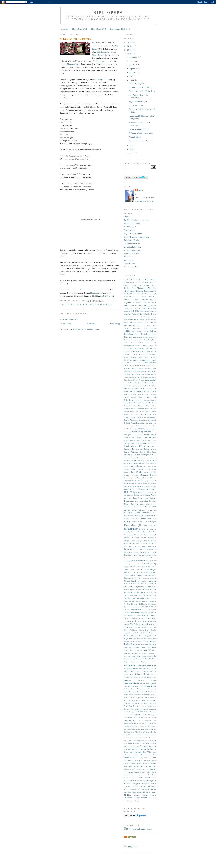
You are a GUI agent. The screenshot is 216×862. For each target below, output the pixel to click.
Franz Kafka (136, 438)
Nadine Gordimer (130, 609)
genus (148, 443)
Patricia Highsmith (149, 633)
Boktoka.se (128, 256)
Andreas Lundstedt (131, 299)
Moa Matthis (143, 595)
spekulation (144, 703)
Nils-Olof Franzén (138, 618)
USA (147, 769)
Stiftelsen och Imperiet (149, 709)
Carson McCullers (138, 351)
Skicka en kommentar (68, 319)
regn (130, 668)
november (134, 61)
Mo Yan (133, 595)
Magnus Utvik (134, 569)
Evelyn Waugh (129, 420)
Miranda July (151, 592)
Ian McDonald (151, 481)
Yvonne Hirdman (141, 795)
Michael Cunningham (133, 586)
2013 (129, 42)
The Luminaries (129, 732)
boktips (142, 333)
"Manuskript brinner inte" (139, 129)
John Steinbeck (142, 512)
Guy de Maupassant (144, 455)
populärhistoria (150, 650)
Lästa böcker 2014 (79, 28)
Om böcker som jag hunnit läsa (136, 236)
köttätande (150, 549)
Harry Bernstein (146, 460)
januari (147, 498)
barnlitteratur (129, 319)
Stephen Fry (145, 706)
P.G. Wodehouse (130, 630)
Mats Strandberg (151, 578)
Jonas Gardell (132, 515)
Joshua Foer (146, 521)
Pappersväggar (143, 630)
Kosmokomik (152, 546)
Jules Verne (148, 525)
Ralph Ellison (152, 659)
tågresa (126, 763)
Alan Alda (152, 288)
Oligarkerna (136, 627)
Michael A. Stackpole (148, 584)
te (146, 717)
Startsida (64, 28)
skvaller (126, 698)
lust (155, 561)
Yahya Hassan (137, 792)
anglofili (127, 302)
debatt (147, 380)
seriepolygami (137, 692)
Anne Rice (128, 305)
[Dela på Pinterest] (102, 301)
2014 (129, 38)
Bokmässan (128, 334)
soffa (125, 700)
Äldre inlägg (115, 323)
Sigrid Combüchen (149, 692)
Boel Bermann (150, 328)
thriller (133, 746)
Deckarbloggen (130, 226)
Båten (132, 346)
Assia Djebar (135, 311)
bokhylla (153, 331)
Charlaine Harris (136, 357)
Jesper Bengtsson (131, 504)
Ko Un (154, 543)
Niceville (127, 618)
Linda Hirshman (129, 558)
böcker (137, 345)
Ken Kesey (135, 543)
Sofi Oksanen (133, 700)
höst (148, 478)
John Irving (147, 510)
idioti (144, 484)
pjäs (142, 647)
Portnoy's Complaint (130, 653)
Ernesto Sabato (135, 417)
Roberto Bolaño (142, 674)
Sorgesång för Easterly (131, 703)
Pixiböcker (136, 647)
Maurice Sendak (130, 581)
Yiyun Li (147, 792)
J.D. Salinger (140, 489)
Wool (129, 792)
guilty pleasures (136, 449)
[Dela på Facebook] (99, 301)
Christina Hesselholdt (149, 363)
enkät (146, 414)
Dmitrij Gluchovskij (141, 388)
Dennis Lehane (150, 385)
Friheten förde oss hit (131, 440)
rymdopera (137, 677)
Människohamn (142, 604)
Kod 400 (127, 546)
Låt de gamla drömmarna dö (133, 564)
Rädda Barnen (151, 677)
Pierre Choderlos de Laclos (146, 644)
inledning (149, 484)
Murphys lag (152, 601)
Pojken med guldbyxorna (133, 650)
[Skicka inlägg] (87, 301)
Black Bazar (151, 325)
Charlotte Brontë (131, 359)
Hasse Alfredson (145, 463)
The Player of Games (136, 735)
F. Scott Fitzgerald (131, 423)
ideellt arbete (137, 484)
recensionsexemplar (145, 665)
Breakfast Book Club (132, 250)
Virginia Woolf (143, 777)
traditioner (147, 758)
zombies (153, 795)
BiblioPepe (108, 12)
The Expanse (139, 726)
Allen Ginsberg (145, 294)
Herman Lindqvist (130, 469)
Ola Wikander (147, 624)
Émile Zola (134, 411)
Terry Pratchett (145, 720)
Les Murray (133, 555)
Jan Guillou (135, 495)
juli (131, 76)
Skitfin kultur (129, 230)
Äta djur (152, 798)
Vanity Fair (146, 772)
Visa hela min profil (145, 201)
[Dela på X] (97, 301)
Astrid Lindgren (145, 311)
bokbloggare (129, 331)
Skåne (132, 698)
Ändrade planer (135, 137)
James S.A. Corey (145, 492)
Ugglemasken (145, 763)
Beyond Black (143, 322)
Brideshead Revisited (130, 340)
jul (140, 525)
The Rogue (133, 738)
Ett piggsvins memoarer (148, 417)
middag (138, 589)
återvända (144, 798)
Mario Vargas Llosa (138, 575)
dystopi (138, 400)
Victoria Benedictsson (147, 775)
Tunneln (145, 761)
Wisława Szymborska (145, 789)
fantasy (141, 428)
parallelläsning (129, 633)
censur (126, 357)
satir (141, 686)
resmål (135, 668)
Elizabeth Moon (148, 409)
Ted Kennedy (152, 717)
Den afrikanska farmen (137, 383)
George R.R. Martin (140, 446)
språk (150, 703)
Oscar (81, 296)
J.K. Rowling (151, 489)
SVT (149, 715)
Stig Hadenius (140, 712)
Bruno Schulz (148, 343)
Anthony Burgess (150, 305)
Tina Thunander (132, 749)
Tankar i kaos (129, 263)
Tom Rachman (135, 752)
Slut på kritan (139, 698)
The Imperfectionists (130, 729)
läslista (146, 564)
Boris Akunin (129, 337)
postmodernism (142, 653)
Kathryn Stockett (143, 540)
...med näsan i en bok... (133, 243)
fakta (150, 423)
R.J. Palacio (137, 659)
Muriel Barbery (143, 601)
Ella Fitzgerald (98, 61)
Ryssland (143, 677)
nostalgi (127, 621)
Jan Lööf (143, 495)
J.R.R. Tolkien (130, 492)
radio (144, 658)
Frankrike (127, 438)
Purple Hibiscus (147, 656)
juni (131, 80)
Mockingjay (152, 595)
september (134, 68)
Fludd (136, 435)
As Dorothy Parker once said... (76, 38)
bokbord (139, 331)
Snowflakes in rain (131, 253)
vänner (139, 781)
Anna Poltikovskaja (150, 302)
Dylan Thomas (129, 400)
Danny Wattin (151, 371)
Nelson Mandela (150, 610)
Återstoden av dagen (132, 798)
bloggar (126, 328)
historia (146, 472)
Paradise (153, 630)
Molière (134, 598)
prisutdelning (136, 656)
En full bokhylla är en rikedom (136, 220)
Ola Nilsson (135, 624)
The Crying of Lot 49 (146, 723)
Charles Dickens (150, 357)
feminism (127, 432)
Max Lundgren (142, 581)
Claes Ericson (129, 365)
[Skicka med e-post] (91, 301)
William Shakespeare (148, 786)
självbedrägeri (146, 695)
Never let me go (147, 612)
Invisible (126, 486)
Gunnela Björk (145, 452)
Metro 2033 (128, 584)
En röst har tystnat (136, 105)
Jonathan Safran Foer (141, 518)
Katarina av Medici (131, 538)
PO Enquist (147, 647)
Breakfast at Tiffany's (149, 337)
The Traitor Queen (150, 740)
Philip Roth (129, 644)
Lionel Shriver (143, 558)
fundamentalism (129, 443)
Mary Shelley (132, 578)
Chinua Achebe (136, 363)
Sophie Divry (151, 700)
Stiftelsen (138, 709)
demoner (126, 383)
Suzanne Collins (141, 715)
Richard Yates (129, 671)
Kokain (136, 546)
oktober (133, 64)
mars (132, 153)
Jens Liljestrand (150, 501)
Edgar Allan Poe (145, 403)
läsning (101, 304)
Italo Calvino (129, 489)
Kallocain (153, 529)
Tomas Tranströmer (141, 754)
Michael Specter (129, 589)
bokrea (136, 334)
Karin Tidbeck (134, 535)
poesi (109, 304)
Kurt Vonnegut (140, 549)
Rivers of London (141, 671)
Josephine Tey (137, 521)
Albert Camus (129, 291)
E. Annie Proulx (133, 402)
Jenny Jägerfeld (140, 501)
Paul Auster (128, 635)
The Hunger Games (150, 726)
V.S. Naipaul (128, 772)
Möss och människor (148, 607)
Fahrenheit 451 (143, 423)
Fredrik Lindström (150, 437)
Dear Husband (129, 380)
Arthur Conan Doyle (143, 308)
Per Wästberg (138, 639)
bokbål (146, 331)
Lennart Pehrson (145, 552)
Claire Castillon (141, 365)
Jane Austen (151, 495)
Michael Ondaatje (149, 586)
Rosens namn (128, 677)
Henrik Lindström (135, 466)
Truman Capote (137, 760)
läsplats (126, 566)
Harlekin (127, 460)
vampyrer (137, 772)
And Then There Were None (147, 297)
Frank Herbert (150, 434)
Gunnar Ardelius (150, 449)
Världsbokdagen (148, 780)
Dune (154, 397)
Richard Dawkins (142, 668)
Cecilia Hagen (151, 354)
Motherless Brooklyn (144, 598)
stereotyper (153, 706)
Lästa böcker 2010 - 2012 (120, 28)
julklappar (142, 529)
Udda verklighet (134, 763)
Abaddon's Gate (136, 285)
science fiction (149, 685)
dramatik (133, 394)
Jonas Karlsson (144, 516)
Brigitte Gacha (143, 340)
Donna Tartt (152, 389)
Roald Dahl (152, 671)
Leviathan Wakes (143, 555)
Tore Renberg (138, 758)
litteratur (134, 561)
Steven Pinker (129, 709)
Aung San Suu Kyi (147, 314)
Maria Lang (135, 572)
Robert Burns (128, 674)
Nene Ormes (135, 612)
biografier (141, 325)
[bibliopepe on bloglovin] (135, 816)
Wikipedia (145, 783)
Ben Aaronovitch (150, 319)
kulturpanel (129, 548)
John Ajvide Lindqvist (140, 508)
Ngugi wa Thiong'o (149, 615)
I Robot (152, 478)
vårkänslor (132, 780)
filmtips (147, 431)
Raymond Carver (148, 662)
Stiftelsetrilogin (129, 712)
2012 (129, 46)
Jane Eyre (128, 498)
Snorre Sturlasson (150, 698)
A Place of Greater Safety (145, 282)
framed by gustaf (130, 266)
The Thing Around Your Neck (134, 740)
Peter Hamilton (136, 641)
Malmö (147, 569)
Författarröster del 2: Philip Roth (142, 91)
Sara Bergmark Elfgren (131, 686)
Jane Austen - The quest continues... (138, 96)
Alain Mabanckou (139, 288)
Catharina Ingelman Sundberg (134, 354)
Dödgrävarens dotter (148, 400)
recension (130, 665)
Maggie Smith (135, 567)
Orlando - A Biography (148, 627)
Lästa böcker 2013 (98, 28)
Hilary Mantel (135, 471)
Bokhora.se (128, 260)
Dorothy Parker (74, 64)
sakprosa (127, 680)
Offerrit (126, 624)
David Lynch (150, 374)
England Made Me (136, 414)
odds (139, 621)
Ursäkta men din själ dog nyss (134, 769)
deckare (153, 379)
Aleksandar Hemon (142, 291)
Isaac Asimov (135, 486)
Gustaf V (133, 455)
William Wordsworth (130, 789)
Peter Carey (148, 639)
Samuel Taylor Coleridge (148, 683)
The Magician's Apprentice (144, 732)
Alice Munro (135, 293)
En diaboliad (143, 411)
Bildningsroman (129, 325)
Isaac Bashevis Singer (149, 486)
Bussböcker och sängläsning (140, 87)
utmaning (153, 769)
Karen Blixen (136, 531)
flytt (141, 435)
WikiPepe (128, 213)
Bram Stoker (138, 337)
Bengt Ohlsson (130, 322)
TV (149, 760)
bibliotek (153, 322)
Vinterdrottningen (129, 778)
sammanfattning (131, 682)
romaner (153, 674)
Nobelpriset (151, 618)
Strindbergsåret (128, 715)
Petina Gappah (150, 641)
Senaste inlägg (65, 323)
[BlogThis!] (94, 301)
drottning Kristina (144, 394)
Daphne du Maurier (130, 374)
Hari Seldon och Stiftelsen (146, 458)
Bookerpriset (151, 334)
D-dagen (133, 371)
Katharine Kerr (129, 541)
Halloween (132, 458)
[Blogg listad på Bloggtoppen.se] (138, 828)
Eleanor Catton (129, 409)
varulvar (153, 772)
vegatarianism (128, 775)
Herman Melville (144, 469)
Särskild (130, 717)
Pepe (140, 190)
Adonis (146, 285)
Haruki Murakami (134, 463)
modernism (127, 598)
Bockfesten (136, 328)
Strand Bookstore (150, 712)
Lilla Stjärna (152, 555)
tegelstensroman (129, 720)
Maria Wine (145, 572)
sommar (142, 700)
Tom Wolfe (147, 752)
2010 (129, 53)
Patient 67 (138, 633)
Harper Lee (135, 460)
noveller (134, 621)
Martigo (127, 216)
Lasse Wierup (133, 552)
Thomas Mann (145, 743)
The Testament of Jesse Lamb (147, 738)
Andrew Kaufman (149, 299)
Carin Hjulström (143, 348)
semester (143, 689)
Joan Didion (146, 504)
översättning (135, 801)
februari (154, 429)
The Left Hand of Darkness (147, 729)
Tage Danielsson (139, 717)
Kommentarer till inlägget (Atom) (86, 329)
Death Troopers (139, 380)
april (132, 149)
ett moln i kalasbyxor (132, 246)
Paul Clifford (138, 636)
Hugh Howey (137, 478)
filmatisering (137, 431)
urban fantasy (133, 766)
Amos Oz (135, 297)
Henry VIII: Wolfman (149, 466)
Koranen (143, 546)
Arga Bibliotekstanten (133, 233)
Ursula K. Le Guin (148, 766)
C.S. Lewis (143, 346)
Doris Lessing (129, 391)
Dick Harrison (129, 388)
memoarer (152, 581)
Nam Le (141, 609)
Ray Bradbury (130, 662)
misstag (126, 595)
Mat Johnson (142, 578)
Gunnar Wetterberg (131, 452)
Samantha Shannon (147, 680)
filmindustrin (95, 292)
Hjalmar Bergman (140, 475)
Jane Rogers (138, 498)
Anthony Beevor (138, 305)
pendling (145, 636)
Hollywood (76, 289)
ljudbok (150, 561)
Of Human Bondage (149, 621)
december (134, 57)
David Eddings (141, 374)
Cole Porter (101, 52)
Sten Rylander (134, 706)
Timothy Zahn (148, 746)
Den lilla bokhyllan (132, 223)
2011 (129, 50)
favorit (148, 429)
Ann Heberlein (137, 302)
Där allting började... (137, 83)
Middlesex (145, 589)
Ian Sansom (128, 483)
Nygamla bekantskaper (138, 101)
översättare (127, 801)
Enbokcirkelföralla (131, 240)
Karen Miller (147, 532)
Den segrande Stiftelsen (136, 386)
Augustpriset (136, 314)
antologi (74, 304)
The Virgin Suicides (131, 743)
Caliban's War (152, 346)
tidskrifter (139, 746)
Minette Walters (140, 592)
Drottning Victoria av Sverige (141, 397)
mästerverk (135, 607)
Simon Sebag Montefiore (132, 695)
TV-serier (153, 761)
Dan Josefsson (141, 371)
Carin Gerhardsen (130, 348)
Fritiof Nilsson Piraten (148, 440)
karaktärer (127, 532)
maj (131, 145)
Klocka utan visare (145, 543)
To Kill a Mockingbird (145, 749)
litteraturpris (143, 560)
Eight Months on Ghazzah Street (145, 406)
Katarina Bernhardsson (149, 538)
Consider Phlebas (144, 368)
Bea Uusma (139, 319)
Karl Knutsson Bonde (148, 535)
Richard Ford (152, 668)
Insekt (154, 484)
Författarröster (140, 443)
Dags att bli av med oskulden (140, 140)
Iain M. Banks (140, 480)
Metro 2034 (136, 584)
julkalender (131, 528)
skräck (153, 694)
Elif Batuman (138, 409)
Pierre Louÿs (128, 647)
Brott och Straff (136, 343)
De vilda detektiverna (149, 377)
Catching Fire (151, 351)
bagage (154, 317)
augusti (133, 72)
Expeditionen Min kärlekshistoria (146, 420)
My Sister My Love (130, 604)
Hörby (144, 478)
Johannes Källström (142, 507)
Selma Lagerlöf (131, 688)
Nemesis (127, 612)
